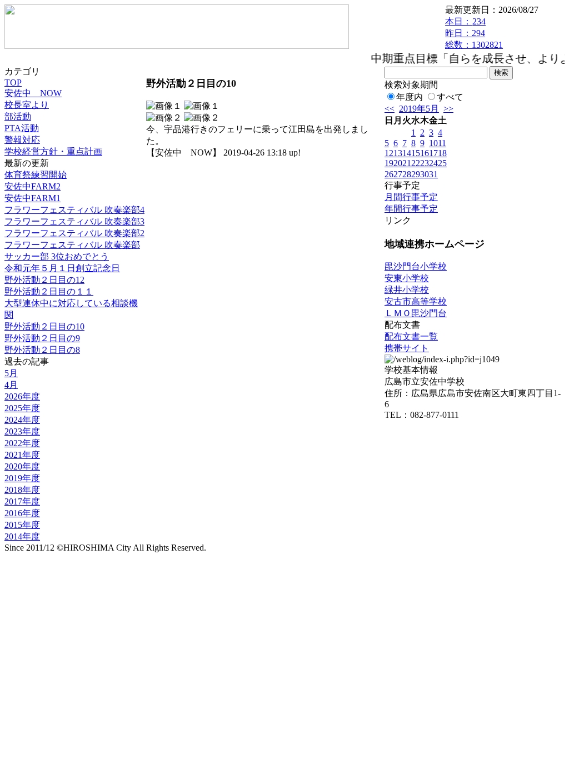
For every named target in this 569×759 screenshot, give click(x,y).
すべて (450, 97)
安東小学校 (407, 278)
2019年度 (22, 478)
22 (415, 163)
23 (424, 163)
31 (433, 174)
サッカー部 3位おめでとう (56, 256)
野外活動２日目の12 (44, 279)
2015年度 (22, 525)
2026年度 (22, 396)
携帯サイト (407, 348)
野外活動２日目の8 (42, 349)
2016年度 (22, 513)
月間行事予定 (411, 197)
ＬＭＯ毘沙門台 (416, 313)
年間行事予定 (411, 208)
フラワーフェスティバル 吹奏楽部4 (74, 209)
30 (424, 174)
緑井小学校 (407, 289)
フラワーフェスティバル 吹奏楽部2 (74, 233)
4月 (11, 385)
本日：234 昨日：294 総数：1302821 (474, 33)
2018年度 (22, 490)
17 (433, 153)
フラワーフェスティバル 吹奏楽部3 (74, 221)
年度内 (409, 97)
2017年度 (22, 501)
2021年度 (22, 455)
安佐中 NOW (33, 93)
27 (397, 174)
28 (406, 174)
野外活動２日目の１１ (48, 291)
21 (406, 163)
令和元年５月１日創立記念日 (62, 268)
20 (397, 163)
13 (397, 153)
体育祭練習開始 (35, 174)
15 (415, 153)
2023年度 (22, 431)
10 (433, 143)
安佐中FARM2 (32, 186)
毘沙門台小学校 (416, 266)
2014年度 (22, 536)
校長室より (26, 104)
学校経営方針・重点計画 (53, 151)
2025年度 (22, 408)
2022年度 (22, 443)
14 (406, 153)
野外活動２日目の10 (44, 326)
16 (424, 153)
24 (433, 163)
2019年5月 (419, 108)
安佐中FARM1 (32, 198)
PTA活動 (21, 128)
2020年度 (22, 466)
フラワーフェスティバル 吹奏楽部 (72, 244)
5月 (11, 373)
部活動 (17, 116)
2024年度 (22, 420)
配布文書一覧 (411, 336)
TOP (13, 82)
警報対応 (22, 139)
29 (415, 174)
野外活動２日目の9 (42, 338)
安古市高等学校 (416, 301)
